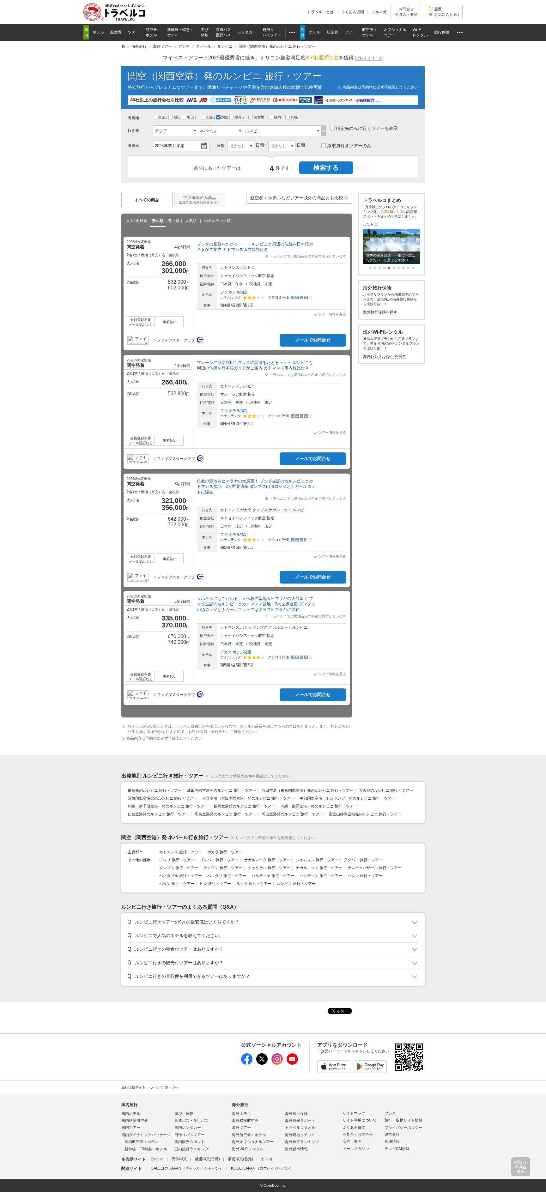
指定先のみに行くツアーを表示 (367, 128)
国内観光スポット (189, 1142)
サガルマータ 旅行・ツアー (267, 860)
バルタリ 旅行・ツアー (226, 876)
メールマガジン (356, 1149)
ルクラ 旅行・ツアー (253, 883)
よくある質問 (352, 12)
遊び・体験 (183, 1113)
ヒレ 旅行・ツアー (215, 883)
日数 (221, 145)
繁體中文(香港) (240, 1159)
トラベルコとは (320, 12)
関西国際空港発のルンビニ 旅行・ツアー (162, 798)
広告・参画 (352, 1141)
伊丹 (239, 117)
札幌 (295, 117)
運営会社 (392, 1134)
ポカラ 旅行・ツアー (224, 852)
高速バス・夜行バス (191, 1120)
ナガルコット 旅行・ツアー (319, 868)
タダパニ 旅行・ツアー (363, 860)
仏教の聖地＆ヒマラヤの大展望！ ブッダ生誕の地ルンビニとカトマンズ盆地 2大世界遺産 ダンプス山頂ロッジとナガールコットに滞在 (256, 486)
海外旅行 (240, 1104)
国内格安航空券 (134, 1120)
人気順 (191, 221)
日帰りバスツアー (189, 1135)
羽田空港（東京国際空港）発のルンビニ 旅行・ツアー (308, 790)
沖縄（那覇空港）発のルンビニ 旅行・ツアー (319, 806)
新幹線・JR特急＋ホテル (145, 1149)
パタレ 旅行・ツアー (365, 876)
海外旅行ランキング (302, 1142)
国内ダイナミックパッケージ (146, 1135)
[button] (346, 198)
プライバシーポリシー (403, 1127)
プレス (390, 1113)
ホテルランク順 (217, 221)
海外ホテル (241, 1113)
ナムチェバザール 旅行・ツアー (375, 868)
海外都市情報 (296, 1149)
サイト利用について (360, 1120)
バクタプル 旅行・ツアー (180, 876)
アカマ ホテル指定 (236, 652)
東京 (162, 117)
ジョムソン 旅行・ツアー (317, 860)
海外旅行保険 (296, 1113)
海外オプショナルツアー (253, 1142)
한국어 (266, 1159)
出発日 (133, 145)
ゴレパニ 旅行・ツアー (219, 860)
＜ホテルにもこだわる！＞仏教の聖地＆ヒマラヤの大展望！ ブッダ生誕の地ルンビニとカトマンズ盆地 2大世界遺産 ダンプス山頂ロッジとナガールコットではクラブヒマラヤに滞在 (256, 604)
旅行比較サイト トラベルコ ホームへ (150, 1087)
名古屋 (259, 117)
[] (369, 58)
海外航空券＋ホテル (249, 1135)
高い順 (173, 221)
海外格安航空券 (245, 1120)
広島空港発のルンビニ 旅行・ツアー (225, 814)
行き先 (133, 130)
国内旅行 (129, 1104)
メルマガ (379, 12)
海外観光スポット (300, 1120)
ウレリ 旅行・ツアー (176, 860)
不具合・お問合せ (358, 1134)
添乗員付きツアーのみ (349, 145)
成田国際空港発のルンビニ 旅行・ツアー (221, 790)
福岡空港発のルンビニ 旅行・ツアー (244, 806)
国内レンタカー (187, 1127)
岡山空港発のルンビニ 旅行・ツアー (292, 814)
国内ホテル (130, 1113)
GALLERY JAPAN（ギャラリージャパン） (187, 1168)
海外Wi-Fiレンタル (248, 1149)
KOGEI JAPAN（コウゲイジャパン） (262, 1168)
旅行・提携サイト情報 (403, 1120)
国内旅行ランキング (191, 1149)
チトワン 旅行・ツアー (222, 868)
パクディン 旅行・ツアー (321, 876)
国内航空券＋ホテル (141, 1142)
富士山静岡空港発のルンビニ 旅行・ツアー (365, 814)
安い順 (157, 221)
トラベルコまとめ (300, 1127)
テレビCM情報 (397, 1149)
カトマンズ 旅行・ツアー (180, 852)
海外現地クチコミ (300, 1135)
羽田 (191, 117)
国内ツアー (130, 1127)
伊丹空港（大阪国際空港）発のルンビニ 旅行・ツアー (248, 798)
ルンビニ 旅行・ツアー (296, 883)
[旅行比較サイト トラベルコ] (123, 47)
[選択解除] (323, 130)
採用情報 (392, 1141)
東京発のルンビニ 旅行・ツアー (155, 790)
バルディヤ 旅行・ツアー (273, 876)
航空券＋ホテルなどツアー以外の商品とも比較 (299, 199)
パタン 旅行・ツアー (176, 883)
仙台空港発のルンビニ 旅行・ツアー (158, 814)
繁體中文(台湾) (207, 1159)
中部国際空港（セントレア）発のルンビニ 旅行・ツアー (347, 798)
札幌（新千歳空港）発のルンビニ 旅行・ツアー (168, 806)
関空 (225, 117)
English (157, 1159)
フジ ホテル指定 (234, 292)
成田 (178, 117)
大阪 (210, 117)
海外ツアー (241, 1127)
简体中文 (179, 1159)
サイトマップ (354, 1113)
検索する (326, 167)
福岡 (278, 117)
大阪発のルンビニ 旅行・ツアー (386, 790)
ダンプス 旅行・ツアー (178, 868)
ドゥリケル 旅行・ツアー (269, 868)
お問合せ (406, 11)
